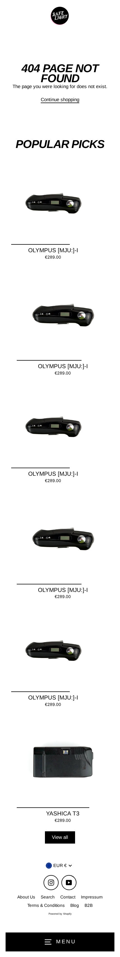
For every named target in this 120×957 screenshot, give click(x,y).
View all (60, 837)
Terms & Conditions (46, 905)
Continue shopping (60, 99)
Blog (74, 905)
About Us (26, 897)
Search (48, 897)
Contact (67, 897)
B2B (89, 905)
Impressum (92, 897)
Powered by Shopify (60, 913)
